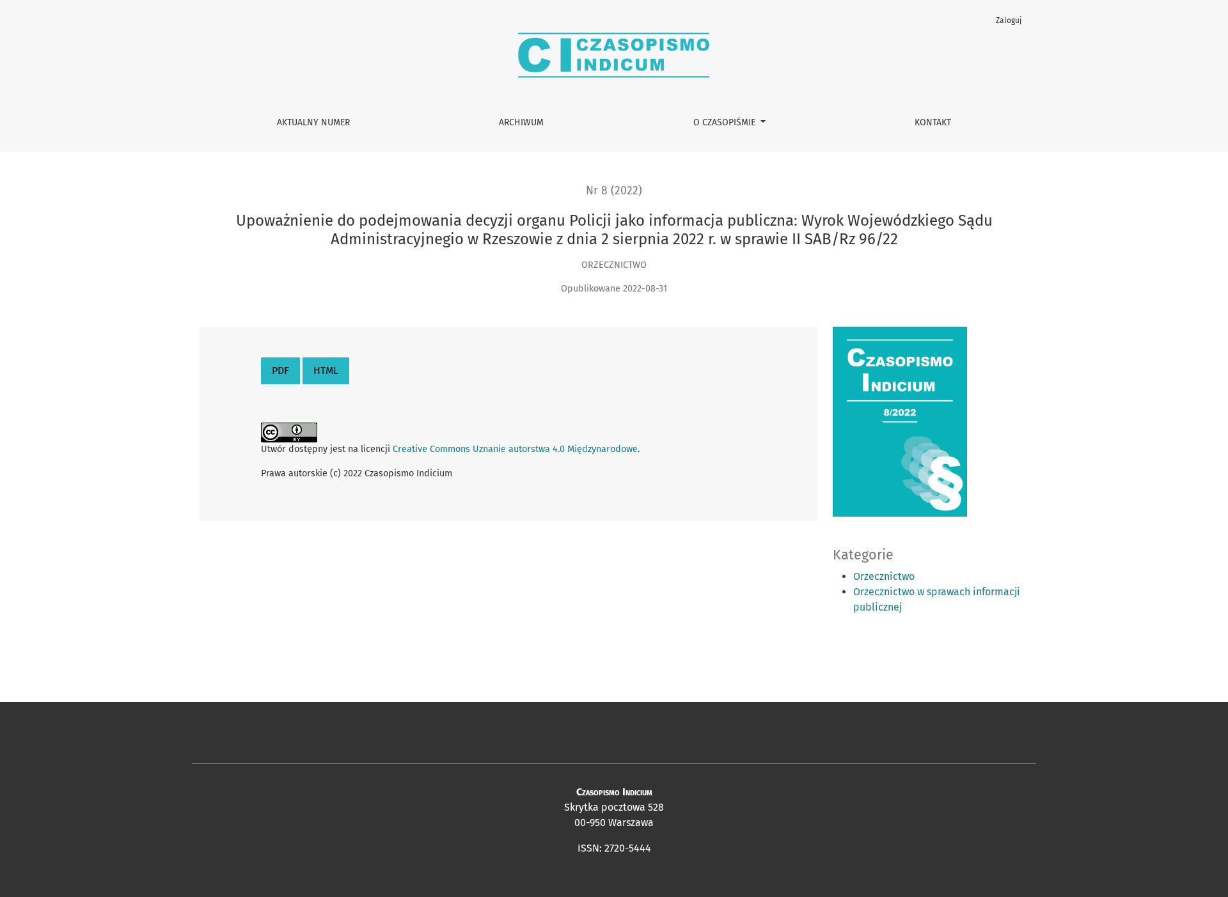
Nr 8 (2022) (614, 191)
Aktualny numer (313, 122)
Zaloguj (1008, 20)
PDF (280, 370)
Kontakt (933, 122)
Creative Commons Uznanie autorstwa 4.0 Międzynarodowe (515, 449)
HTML (325, 370)
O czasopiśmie (725, 122)
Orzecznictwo (884, 576)
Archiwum (521, 122)
